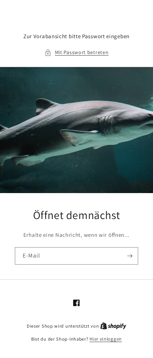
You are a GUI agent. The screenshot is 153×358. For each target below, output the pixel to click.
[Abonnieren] (129, 256)
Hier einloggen (105, 339)
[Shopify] (113, 326)
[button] (77, 52)
